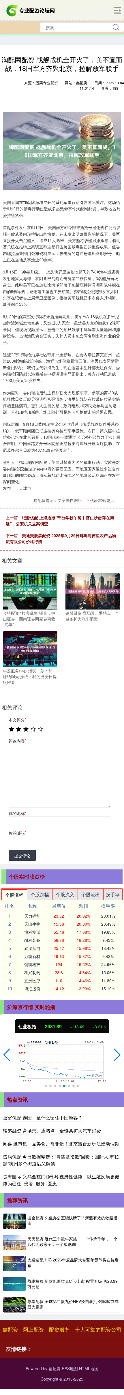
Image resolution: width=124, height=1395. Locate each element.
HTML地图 (88, 1368)
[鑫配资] (31, 10)
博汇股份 (32, 988)
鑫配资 (10, 1329)
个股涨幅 (14, 895)
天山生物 (32, 924)
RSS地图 (70, 1368)
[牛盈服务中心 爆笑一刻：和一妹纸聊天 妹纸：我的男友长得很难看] (30, 648)
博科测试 (32, 932)
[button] (7, 1055)
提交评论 (22, 855)
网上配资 (33, 1329)
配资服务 (59, 1329)
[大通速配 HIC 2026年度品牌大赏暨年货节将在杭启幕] (14, 1263)
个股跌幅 (40, 894)
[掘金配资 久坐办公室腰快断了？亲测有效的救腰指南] (14, 1221)
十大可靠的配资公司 (98, 1329)
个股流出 (90, 894)
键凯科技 (32, 964)
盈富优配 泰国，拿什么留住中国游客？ (42, 1117)
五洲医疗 (32, 980)
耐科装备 (32, 940)
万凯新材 (32, 956)
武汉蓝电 (32, 948)
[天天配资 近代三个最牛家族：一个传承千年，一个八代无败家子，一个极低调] (14, 1242)
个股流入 (65, 894)
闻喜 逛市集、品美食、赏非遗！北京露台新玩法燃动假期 (61, 1143)
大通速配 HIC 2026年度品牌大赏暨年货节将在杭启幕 (73, 1262)
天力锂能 (32, 916)
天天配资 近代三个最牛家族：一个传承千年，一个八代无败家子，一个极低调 (72, 1241)
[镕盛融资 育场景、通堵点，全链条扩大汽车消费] (92, 591)
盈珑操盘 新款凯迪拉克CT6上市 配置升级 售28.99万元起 (72, 1284)
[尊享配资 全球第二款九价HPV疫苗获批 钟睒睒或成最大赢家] (14, 1304)
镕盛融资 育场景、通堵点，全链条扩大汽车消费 (52, 1130)
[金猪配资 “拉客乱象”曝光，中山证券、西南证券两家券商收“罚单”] (30, 591)
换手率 (113, 894)
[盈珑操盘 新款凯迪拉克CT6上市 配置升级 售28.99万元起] (14, 1284)
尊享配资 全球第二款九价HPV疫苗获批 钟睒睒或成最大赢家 (73, 1304)
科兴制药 (32, 972)
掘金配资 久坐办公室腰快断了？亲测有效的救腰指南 (72, 1220)
